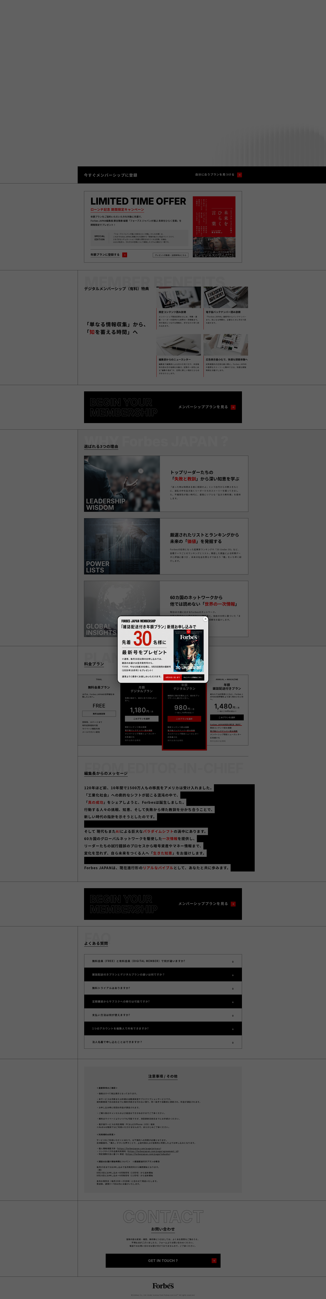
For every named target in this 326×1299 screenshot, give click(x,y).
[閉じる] (205, 619)
